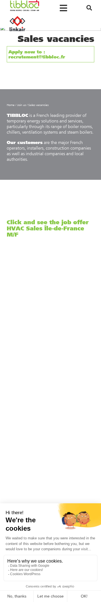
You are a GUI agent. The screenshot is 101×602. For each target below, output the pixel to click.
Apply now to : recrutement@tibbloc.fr (36, 54)
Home (11, 105)
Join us (21, 105)
